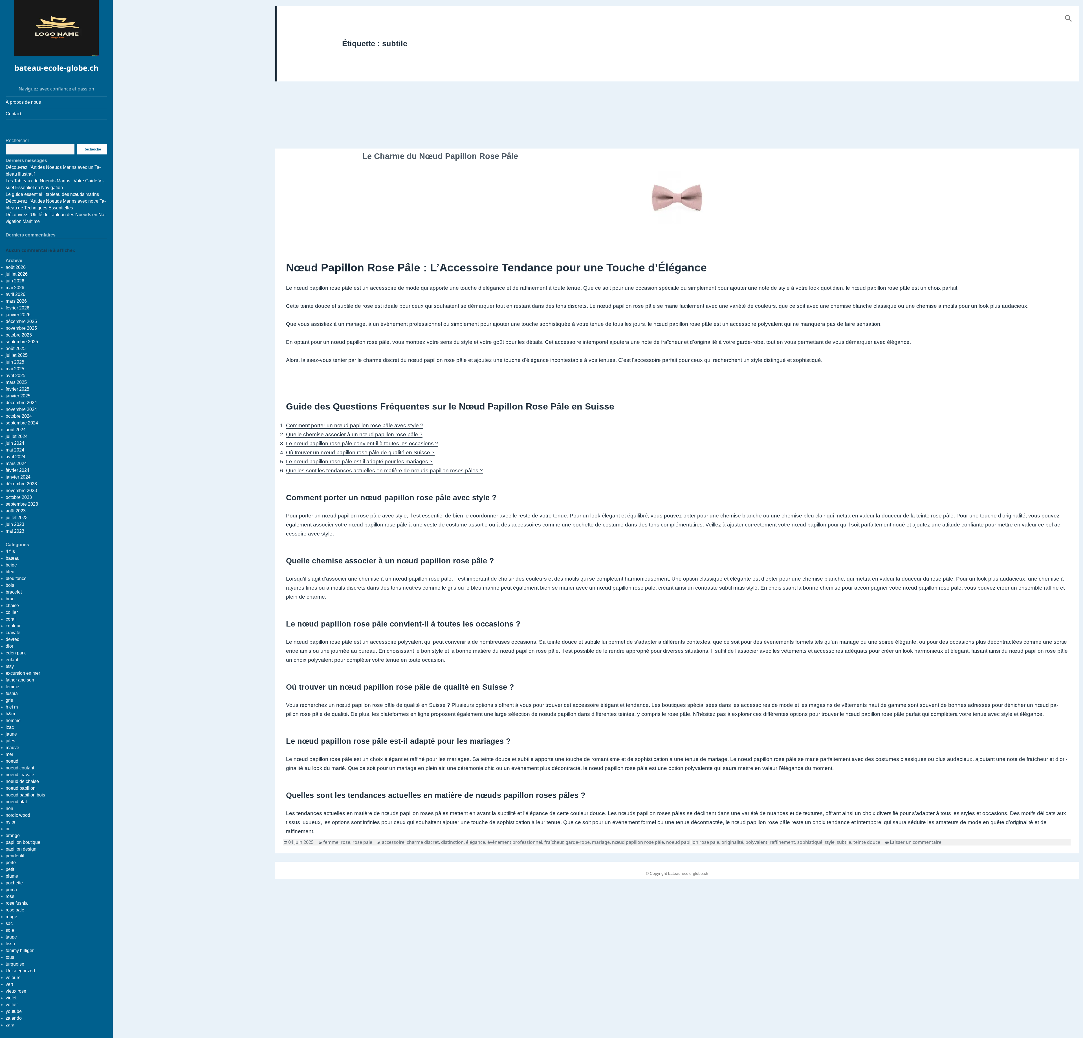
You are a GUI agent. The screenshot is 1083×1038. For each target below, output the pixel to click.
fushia (12, 693)
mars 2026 (16, 301)
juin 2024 (15, 443)
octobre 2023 (19, 497)
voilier (12, 1004)
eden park (16, 652)
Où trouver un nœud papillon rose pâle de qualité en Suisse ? (360, 452)
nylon (11, 822)
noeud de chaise (22, 781)
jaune (11, 734)
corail (11, 619)
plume (12, 876)
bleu (10, 571)
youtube (14, 1011)
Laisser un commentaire (915, 842)
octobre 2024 (19, 416)
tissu (10, 943)
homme (13, 720)
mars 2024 (16, 463)
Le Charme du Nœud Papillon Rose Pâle (440, 156)
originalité (732, 842)
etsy (10, 666)
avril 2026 (15, 294)
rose (10, 896)
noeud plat (16, 801)
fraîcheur (553, 842)
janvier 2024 (18, 477)
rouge (11, 916)
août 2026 (16, 267)
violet (11, 997)
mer (9, 754)
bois (10, 585)
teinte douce (866, 842)
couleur (13, 625)
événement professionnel (514, 842)
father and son (20, 680)
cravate (13, 632)
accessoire (393, 842)
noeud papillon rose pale (692, 842)
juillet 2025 (17, 355)
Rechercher (17, 140)
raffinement (782, 842)
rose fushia (17, 903)
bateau (12, 558)
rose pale (15, 910)
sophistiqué (809, 842)
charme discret (423, 842)
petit (10, 869)
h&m (10, 713)
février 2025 (17, 389)
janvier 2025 (18, 395)
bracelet (14, 592)
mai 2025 (15, 368)
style (830, 842)
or (8, 828)
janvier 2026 (18, 314)
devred (12, 639)
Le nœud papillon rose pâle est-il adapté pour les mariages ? (359, 461)
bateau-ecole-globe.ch (56, 68)
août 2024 (16, 429)
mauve (12, 747)
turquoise (15, 964)
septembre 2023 (22, 504)
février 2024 (17, 470)
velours (13, 977)
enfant (12, 659)
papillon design (21, 849)
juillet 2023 (17, 517)
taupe (11, 937)
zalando (14, 1018)
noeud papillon (21, 788)
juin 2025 (15, 362)
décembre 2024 (21, 402)
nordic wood (18, 815)
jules (10, 740)
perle (11, 862)
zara (10, 1024)
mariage (601, 842)
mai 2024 (15, 450)
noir (9, 808)
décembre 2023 (21, 483)
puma (11, 889)
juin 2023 (15, 524)
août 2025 (16, 348)
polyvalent (756, 842)
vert (9, 984)
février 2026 (17, 308)
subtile (844, 842)
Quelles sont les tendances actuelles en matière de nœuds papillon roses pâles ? (384, 470)
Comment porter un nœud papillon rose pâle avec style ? (354, 425)
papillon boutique (23, 842)
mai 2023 (15, 531)
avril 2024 (15, 456)
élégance (475, 842)
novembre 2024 (21, 409)
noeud (12, 761)
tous (10, 957)
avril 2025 (15, 375)
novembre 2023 (21, 490)
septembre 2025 (22, 341)
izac (10, 727)
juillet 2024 (17, 436)
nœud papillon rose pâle (638, 842)
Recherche (92, 149)
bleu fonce (16, 578)
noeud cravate (20, 774)
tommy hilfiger (20, 950)
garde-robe (577, 842)
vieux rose (16, 991)
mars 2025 (16, 382)
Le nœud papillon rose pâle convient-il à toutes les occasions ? (362, 443)
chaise (12, 605)
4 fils (10, 551)
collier (12, 612)
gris (9, 700)
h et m (12, 707)
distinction (452, 842)
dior (9, 646)
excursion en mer (23, 673)
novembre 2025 (21, 328)
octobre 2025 (19, 335)
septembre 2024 (22, 422)
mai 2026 (15, 287)
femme (12, 686)
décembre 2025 (21, 321)
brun (10, 598)
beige (11, 565)
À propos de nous (23, 102)
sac (9, 923)
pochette (14, 882)
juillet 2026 (17, 274)
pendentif (15, 855)
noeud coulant (20, 767)
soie (10, 930)
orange (13, 835)
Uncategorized (20, 970)
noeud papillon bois (25, 795)
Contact (13, 113)
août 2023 (16, 510)
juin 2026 (15, 280)
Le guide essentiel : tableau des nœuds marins (52, 194)
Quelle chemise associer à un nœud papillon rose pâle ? (354, 434)
